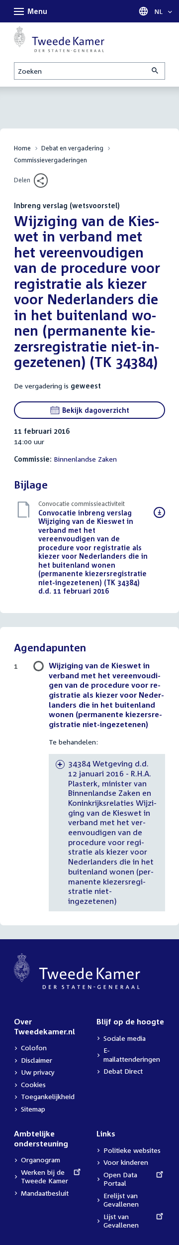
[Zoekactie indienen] (156, 71)
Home (22, 148)
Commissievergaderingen (50, 160)
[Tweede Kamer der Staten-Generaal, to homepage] (59, 39)
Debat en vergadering (72, 148)
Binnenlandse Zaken (85, 459)
